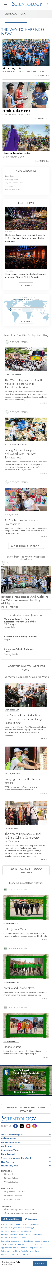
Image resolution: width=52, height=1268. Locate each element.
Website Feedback (14, 1195)
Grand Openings (11, 176)
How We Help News (12, 189)
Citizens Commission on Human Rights (15, 1254)
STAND (3, 1244)
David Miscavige (26, 1231)
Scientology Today (10, 1150)
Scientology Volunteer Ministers (13, 1238)
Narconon (38, 1244)
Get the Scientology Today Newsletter (22, 1213)
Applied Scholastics (8, 1248)
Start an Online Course (33, 1234)
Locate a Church (13, 1199)
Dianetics (17, 1224)
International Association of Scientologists (17, 1241)
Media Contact (12, 1182)
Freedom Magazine (42, 1241)
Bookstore (6, 1146)
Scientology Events (11, 179)
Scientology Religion (9, 1228)
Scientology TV (10, 186)
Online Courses (8, 1138)
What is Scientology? (11, 1134)
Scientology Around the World (16, 1157)
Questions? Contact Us (15, 1191)
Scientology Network (31, 1224)
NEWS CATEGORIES (26, 170)
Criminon (29, 1244)
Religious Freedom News (14, 182)
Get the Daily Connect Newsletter (20, 1209)
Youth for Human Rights (30, 1251)
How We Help (7, 1162)
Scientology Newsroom (10, 1231)
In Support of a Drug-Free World (29, 1248)
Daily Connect (8, 1154)
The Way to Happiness (16, 1244)
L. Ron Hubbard (7, 1224)
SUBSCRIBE (40, 1263)
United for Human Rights (10, 1251)
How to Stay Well (9, 1165)
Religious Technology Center (12, 1234)
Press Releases (13, 1174)
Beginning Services (10, 1142)
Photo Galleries (12, 1178)
